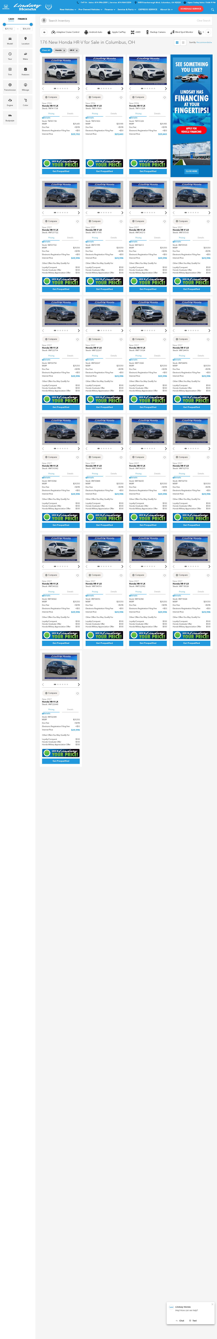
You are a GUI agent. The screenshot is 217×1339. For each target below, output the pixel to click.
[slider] (4, 24)
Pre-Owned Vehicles (89, 10)
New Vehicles (67, 10)
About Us (165, 10)
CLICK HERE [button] (191, 171)
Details (70, 114)
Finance (109, 10)
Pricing (51, 114)
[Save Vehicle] (77, 97)
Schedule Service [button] (191, 9)
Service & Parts (126, 10)
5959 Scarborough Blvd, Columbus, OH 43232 (159, 3)
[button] (212, 9)
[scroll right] (208, 32)
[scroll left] (44, 32)
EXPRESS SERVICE (147, 10)
